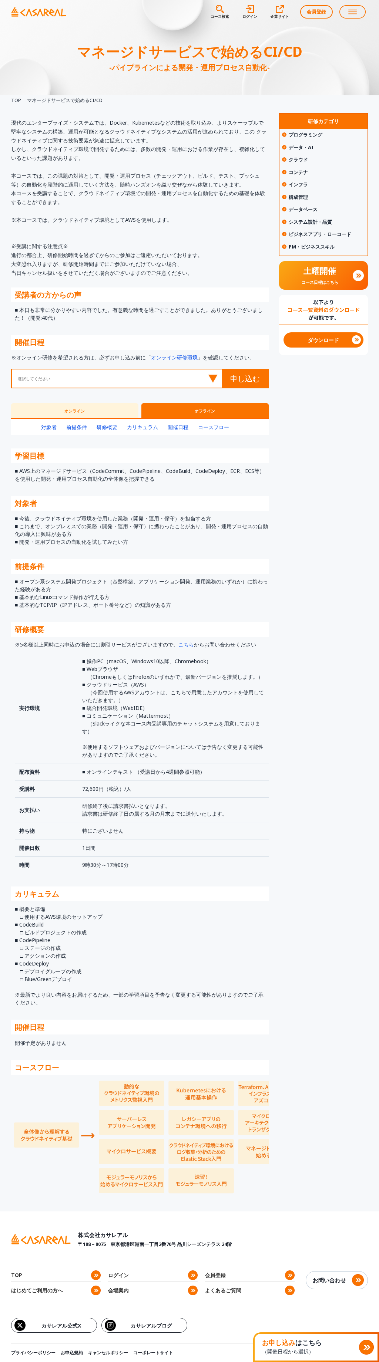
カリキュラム (142, 427)
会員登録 (316, 11)
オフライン (205, 411)
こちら (186, 644)
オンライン (74, 411)
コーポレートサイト (153, 1352)
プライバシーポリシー (33, 1352)
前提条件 (76, 427)
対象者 (49, 427)
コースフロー (213, 427)
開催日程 (178, 427)
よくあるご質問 (223, 1290)
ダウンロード (323, 339)
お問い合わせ (329, 1280)
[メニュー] (352, 12)
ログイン (118, 1275)
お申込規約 (72, 1352)
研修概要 (107, 427)
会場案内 (118, 1290)
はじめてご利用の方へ (37, 1290)
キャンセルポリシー (108, 1352)
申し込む (245, 379)
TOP (16, 100)
